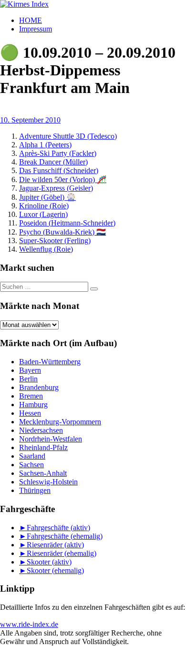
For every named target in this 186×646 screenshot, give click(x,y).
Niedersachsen (41, 430)
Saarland (32, 456)
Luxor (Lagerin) (43, 214)
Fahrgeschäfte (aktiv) (58, 527)
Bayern (30, 370)
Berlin (28, 379)
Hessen (30, 413)
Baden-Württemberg (50, 362)
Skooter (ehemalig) (55, 570)
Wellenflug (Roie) (46, 249)
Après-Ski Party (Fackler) (57, 153)
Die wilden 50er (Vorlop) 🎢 (62, 179)
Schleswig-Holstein (48, 482)
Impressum (35, 29)
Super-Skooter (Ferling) (55, 240)
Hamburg (33, 404)
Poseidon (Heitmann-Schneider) (67, 223)
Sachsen (31, 465)
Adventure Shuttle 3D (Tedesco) (68, 136)
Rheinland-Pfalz (43, 447)
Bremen (31, 396)
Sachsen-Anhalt (43, 473)
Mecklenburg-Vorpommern (60, 422)
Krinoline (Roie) (44, 206)
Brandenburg (39, 387)
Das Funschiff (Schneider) (58, 170)
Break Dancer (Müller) (53, 162)
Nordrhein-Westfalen (50, 439)
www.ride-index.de (29, 624)
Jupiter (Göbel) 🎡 (47, 197)
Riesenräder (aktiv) (55, 545)
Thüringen (35, 490)
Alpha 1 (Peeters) (45, 145)
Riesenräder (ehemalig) (61, 553)
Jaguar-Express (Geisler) (56, 188)
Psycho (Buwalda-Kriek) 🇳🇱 (62, 232)
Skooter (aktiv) (49, 562)
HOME (30, 20)
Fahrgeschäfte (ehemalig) (65, 536)
